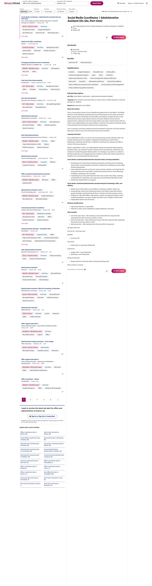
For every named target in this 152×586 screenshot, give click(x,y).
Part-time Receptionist (28, 98)
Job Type (46, 9)
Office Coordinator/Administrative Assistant (35, 174)
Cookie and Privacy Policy (30, 422)
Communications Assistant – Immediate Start (36, 229)
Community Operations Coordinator (32, 208)
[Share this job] (107, 37)
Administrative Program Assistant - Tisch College (37, 341)
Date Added (72, 9)
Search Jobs (97, 3)
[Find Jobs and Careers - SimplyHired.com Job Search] (12, 3)
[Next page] (58, 400)
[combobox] (38, 3)
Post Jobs (122, 3)
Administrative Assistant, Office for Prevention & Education (40, 288)
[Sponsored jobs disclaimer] (131, 11)
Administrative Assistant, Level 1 (31, 190)
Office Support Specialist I (29, 323)
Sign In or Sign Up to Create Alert (43, 416)
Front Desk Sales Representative (31, 80)
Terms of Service (53, 420)
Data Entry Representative (29, 135)
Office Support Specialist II (30, 359)
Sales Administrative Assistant (31, 250)
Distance (36, 9)
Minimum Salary (61, 9)
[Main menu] (147, 3)
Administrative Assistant (29, 116)
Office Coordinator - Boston (30, 379)
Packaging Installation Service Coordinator (35, 62)
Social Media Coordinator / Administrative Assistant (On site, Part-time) (41, 18)
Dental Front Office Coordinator (31, 41)
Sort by (22, 9)
